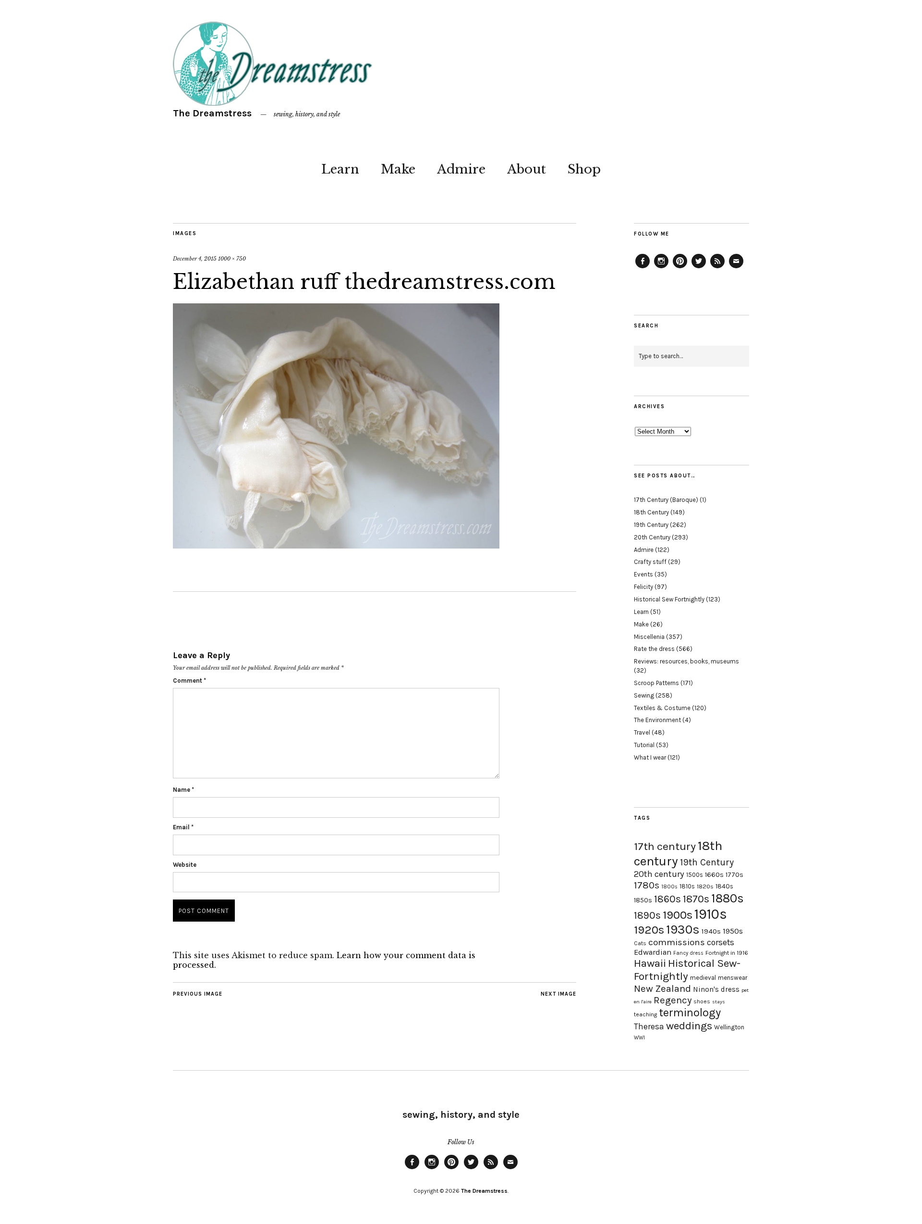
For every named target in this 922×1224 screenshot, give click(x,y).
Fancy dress (688, 953)
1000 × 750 (232, 258)
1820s (705, 886)
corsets (720, 942)
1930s (683, 929)
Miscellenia (649, 636)
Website (184, 864)
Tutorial (644, 745)
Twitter (699, 267)
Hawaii (650, 963)
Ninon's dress (716, 989)
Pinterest (680, 267)
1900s (677, 915)
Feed (717, 267)
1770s (734, 875)
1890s (647, 915)
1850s (643, 900)
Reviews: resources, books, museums (686, 661)
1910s (710, 914)
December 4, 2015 (195, 258)
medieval (703, 977)
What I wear (650, 757)
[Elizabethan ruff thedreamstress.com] (336, 545)
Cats (640, 943)
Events (643, 574)
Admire (461, 169)
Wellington (729, 1027)
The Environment (657, 720)
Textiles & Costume (662, 708)
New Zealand (662, 988)
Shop (584, 169)
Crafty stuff (650, 561)
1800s (669, 887)
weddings (689, 1025)
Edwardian (652, 952)
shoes (701, 1001)
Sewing (644, 695)
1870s (696, 899)
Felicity (643, 586)
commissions (676, 942)
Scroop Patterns (656, 683)
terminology (690, 1012)
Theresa (649, 1026)
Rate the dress (654, 648)
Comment (189, 680)
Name (183, 789)
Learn (340, 169)
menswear (732, 977)
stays (718, 1002)
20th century (659, 874)
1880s (727, 898)
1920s (649, 930)
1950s (733, 931)
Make (398, 169)
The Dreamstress (212, 113)
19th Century (651, 524)
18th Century (651, 512)
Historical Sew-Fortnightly (687, 970)
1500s (694, 874)
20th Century (652, 537)
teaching (645, 1014)
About (526, 169)
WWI (639, 1038)
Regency (673, 1000)
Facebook (642, 267)
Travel (642, 732)
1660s (714, 875)
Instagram (661, 267)
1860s (667, 899)
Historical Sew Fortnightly (669, 599)
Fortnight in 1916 (726, 952)
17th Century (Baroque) (666, 499)
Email (183, 827)
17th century (665, 846)
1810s (687, 886)
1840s (724, 886)
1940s (711, 931)
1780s (646, 885)
